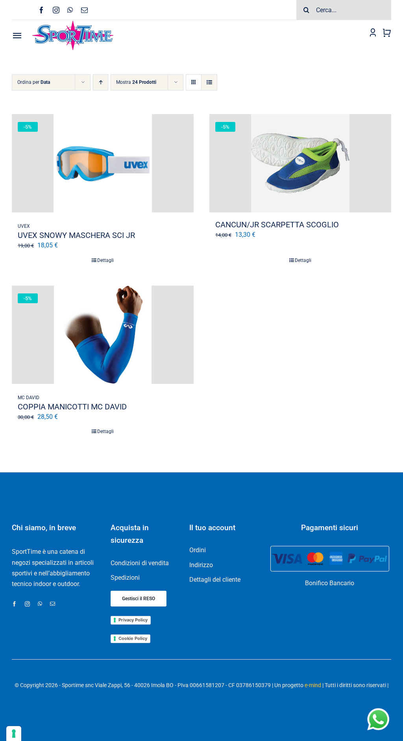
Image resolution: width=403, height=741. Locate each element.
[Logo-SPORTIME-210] (72, 23)
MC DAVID (28, 397)
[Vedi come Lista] (209, 82)
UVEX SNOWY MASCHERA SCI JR (76, 235)
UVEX (24, 226)
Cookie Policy (132, 638)
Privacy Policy (133, 620)
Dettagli (105, 260)
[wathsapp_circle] (377, 708)
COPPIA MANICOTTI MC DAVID (72, 406)
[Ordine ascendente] (100, 82)
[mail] (84, 10)
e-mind (313, 685)
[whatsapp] (70, 10)
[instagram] (56, 10)
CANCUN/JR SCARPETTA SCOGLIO (277, 224)
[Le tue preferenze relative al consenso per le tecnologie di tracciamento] (13, 733)
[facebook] (41, 10)
